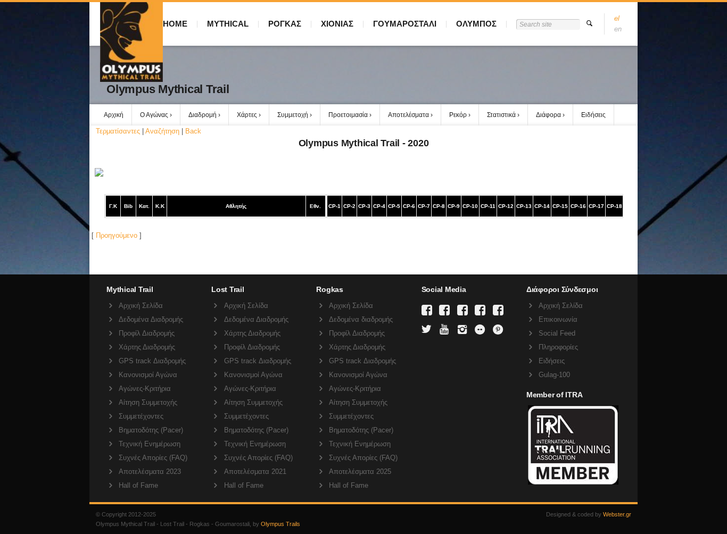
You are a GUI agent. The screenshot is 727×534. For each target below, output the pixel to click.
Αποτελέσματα (408, 115)
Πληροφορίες (558, 347)
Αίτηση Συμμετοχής (148, 402)
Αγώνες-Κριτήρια (145, 389)
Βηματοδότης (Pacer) (151, 430)
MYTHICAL (228, 23)
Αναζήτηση (162, 131)
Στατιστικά (501, 115)
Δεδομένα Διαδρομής (151, 319)
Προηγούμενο (116, 235)
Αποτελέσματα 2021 (255, 471)
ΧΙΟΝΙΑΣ (337, 23)
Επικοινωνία (558, 319)
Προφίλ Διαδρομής (147, 333)
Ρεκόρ (458, 115)
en (618, 29)
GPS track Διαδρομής (152, 361)
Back (193, 131)
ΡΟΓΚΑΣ (284, 23)
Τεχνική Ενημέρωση (149, 444)
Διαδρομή (202, 115)
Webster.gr (617, 514)
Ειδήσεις (593, 115)
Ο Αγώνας (154, 115)
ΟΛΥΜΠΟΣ (476, 23)
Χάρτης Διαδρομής (147, 347)
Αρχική (113, 115)
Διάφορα (548, 115)
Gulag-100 (554, 375)
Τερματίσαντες (118, 131)
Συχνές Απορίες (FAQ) (153, 458)
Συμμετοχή (292, 115)
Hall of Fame (138, 485)
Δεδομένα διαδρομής (361, 319)
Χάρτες (247, 115)
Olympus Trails (280, 524)
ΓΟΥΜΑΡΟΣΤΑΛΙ (404, 23)
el (616, 18)
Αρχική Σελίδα (141, 306)
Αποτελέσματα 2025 (360, 471)
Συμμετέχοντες (141, 416)
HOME (175, 23)
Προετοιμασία (348, 115)
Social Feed (557, 333)
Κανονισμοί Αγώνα (148, 375)
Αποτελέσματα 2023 (150, 471)
